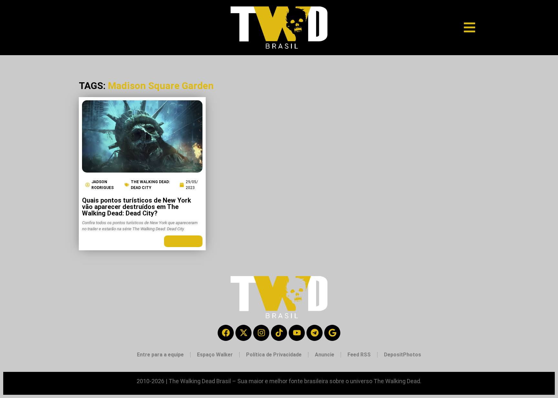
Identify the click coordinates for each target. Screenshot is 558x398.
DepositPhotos (402, 355)
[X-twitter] (243, 333)
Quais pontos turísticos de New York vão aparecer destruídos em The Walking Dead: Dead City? (136, 206)
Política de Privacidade (274, 355)
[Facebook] (226, 333)
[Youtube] (297, 333)
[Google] (332, 333)
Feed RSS (359, 355)
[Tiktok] (279, 333)
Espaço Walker (215, 355)
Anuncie (324, 355)
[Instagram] (261, 333)
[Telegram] (314, 333)
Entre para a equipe (160, 355)
